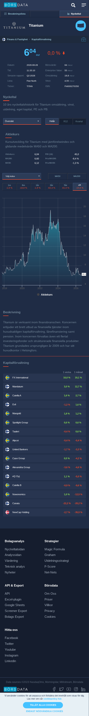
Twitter (9, 643)
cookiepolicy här (52, 698)
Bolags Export (14, 616)
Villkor (48, 605)
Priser (48, 599)
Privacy (49, 611)
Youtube (10, 649)
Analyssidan (13, 555)
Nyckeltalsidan (15, 549)
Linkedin (10, 661)
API (7, 593)
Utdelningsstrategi (56, 560)
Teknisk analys (15, 566)
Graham (50, 555)
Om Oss (50, 593)
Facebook (11, 638)
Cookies (50, 616)
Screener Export (16, 611)
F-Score (49, 566)
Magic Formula (54, 549)
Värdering (11, 560)
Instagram (11, 655)
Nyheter (10, 572)
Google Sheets (15, 605)
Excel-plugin (13, 599)
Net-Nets (50, 572)
